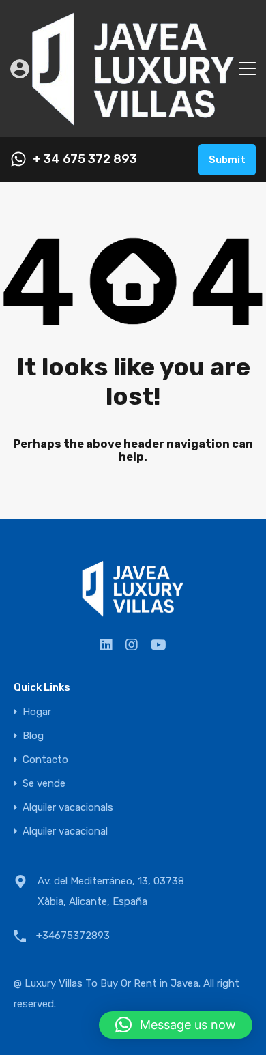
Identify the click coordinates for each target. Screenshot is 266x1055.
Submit (227, 160)
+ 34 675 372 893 (85, 159)
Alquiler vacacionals (68, 808)
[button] (175, 1025)
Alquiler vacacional (65, 831)
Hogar (37, 712)
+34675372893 (73, 935)
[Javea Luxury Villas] (133, 121)
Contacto (45, 760)
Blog (33, 736)
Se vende (44, 784)
